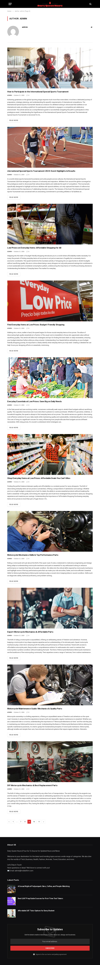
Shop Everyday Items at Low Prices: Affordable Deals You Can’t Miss (38, 478)
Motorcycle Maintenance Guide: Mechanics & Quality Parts (34, 708)
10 (34, 822)
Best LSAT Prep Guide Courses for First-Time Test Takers (40, 898)
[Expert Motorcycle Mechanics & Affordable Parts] (50, 608)
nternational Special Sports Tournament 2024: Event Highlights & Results (41, 171)
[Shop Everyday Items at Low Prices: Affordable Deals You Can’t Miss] (50, 454)
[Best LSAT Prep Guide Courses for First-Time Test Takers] (11, 901)
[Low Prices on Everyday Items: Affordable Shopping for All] (50, 224)
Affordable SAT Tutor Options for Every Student (36, 911)
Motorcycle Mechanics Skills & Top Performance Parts (32, 555)
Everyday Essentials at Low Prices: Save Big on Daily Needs (34, 401)
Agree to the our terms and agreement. (51, 954)
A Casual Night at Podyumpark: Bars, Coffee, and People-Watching (44, 886)
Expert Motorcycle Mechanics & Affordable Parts (30, 632)
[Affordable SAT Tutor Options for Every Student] (11, 913)
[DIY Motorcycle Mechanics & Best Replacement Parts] (50, 761)
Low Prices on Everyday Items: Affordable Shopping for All (34, 248)
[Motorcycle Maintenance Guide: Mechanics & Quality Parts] (50, 684)
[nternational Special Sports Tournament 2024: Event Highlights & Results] (50, 147)
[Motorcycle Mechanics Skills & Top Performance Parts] (50, 531)
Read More (13, 120)
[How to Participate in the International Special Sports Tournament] (50, 68)
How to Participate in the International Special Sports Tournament (38, 91)
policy (57, 954)
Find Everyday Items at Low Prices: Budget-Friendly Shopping (35, 324)
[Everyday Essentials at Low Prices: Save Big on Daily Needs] (50, 377)
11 (39, 822)
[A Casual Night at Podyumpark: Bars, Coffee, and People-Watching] (11, 889)
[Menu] (10, 4)
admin (25, 27)
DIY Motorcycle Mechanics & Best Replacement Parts (32, 785)
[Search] (90, 4)
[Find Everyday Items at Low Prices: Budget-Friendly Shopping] (50, 301)
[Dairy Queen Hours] (49, 4)
